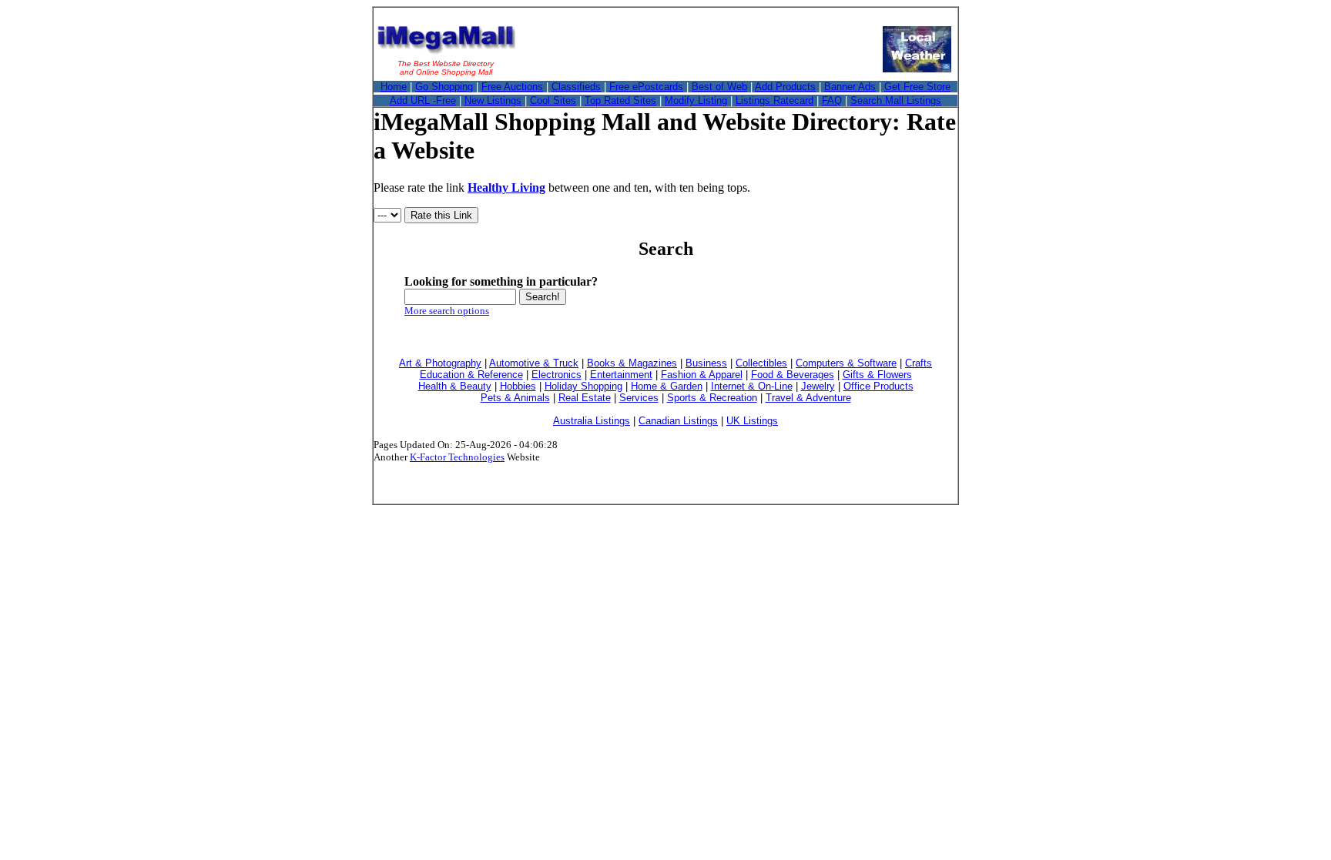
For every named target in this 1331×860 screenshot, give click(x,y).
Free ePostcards (646, 86)
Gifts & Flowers (877, 374)
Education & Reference (471, 374)
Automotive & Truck (533, 363)
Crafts (918, 363)
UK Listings (752, 421)
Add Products (785, 86)
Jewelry (818, 386)
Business (706, 363)
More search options (446, 310)
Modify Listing (696, 100)
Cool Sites (553, 100)
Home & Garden (666, 386)
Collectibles (761, 363)
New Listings (492, 100)
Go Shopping (444, 86)
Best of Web (719, 86)
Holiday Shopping (583, 386)
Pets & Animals (515, 397)
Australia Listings (591, 421)
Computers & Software (846, 363)
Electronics (556, 374)
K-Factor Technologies (457, 457)
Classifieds (576, 86)
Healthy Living (506, 187)
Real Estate (584, 397)
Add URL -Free (423, 100)
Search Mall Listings (895, 100)
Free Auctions (512, 86)
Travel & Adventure (808, 397)
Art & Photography (440, 363)
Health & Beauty (454, 386)
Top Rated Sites (620, 100)
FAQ (832, 100)
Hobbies (518, 386)
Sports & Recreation (712, 397)
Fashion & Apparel (702, 374)
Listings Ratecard (774, 100)
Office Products (878, 386)
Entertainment (621, 374)
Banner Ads (850, 86)
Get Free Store (917, 86)
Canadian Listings (678, 421)
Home (394, 86)
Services (639, 397)
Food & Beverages (792, 374)
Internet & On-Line (752, 386)
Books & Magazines (632, 363)
